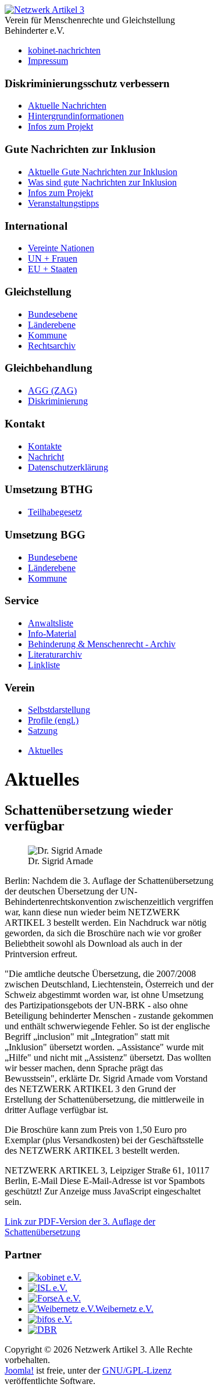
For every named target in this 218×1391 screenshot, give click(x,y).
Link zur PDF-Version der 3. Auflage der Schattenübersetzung (80, 1227)
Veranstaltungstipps (63, 203)
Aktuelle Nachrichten (67, 105)
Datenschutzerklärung (68, 467)
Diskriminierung (58, 401)
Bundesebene (52, 314)
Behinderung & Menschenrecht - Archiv (102, 644)
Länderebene (52, 325)
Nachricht (46, 457)
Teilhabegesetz (55, 512)
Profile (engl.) (53, 720)
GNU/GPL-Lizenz (136, 1370)
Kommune (47, 335)
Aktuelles (45, 750)
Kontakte (45, 446)
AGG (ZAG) (52, 390)
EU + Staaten (52, 269)
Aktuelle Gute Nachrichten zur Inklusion (102, 172)
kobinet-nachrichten (64, 50)
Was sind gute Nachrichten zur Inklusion (102, 182)
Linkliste (44, 665)
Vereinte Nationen (61, 248)
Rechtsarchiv (52, 346)
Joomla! (19, 1370)
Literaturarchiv (55, 654)
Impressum (48, 61)
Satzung (43, 731)
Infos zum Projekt (60, 126)
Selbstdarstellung (59, 710)
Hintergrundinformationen (76, 116)
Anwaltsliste (50, 623)
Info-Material (52, 634)
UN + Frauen (52, 258)
